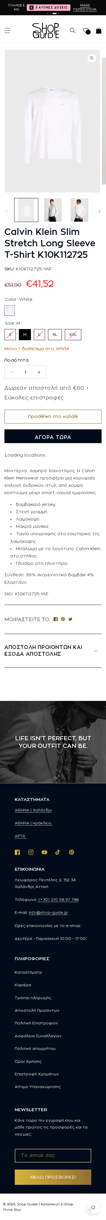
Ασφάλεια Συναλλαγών (38, 1036)
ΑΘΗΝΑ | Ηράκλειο (34, 823)
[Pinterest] (63, 619)
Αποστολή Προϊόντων (37, 1010)
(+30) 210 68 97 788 (58, 899)
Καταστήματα (28, 972)
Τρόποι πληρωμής (33, 998)
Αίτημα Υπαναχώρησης (38, 1087)
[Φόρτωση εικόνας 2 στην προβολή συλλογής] (52, 210)
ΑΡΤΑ (20, 836)
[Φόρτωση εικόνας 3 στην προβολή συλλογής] (79, 210)
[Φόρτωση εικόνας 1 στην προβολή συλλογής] (26, 210)
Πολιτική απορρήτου (35, 1048)
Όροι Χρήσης (28, 1061)
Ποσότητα (16, 359)
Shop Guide (27, 1204)
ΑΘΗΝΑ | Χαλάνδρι (33, 810)
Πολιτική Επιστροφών (36, 1023)
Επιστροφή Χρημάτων (37, 1074)
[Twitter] (70, 619)
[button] (7, 30)
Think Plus (12, 1209)
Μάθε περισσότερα (85, 7)
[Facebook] (56, 619)
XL (55, 332)
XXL (73, 332)
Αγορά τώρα (53, 437)
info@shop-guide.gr (48, 912)
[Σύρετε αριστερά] (6, 211)
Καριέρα (23, 985)
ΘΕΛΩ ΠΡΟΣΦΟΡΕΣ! (53, 1177)
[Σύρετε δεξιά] (99, 211)
